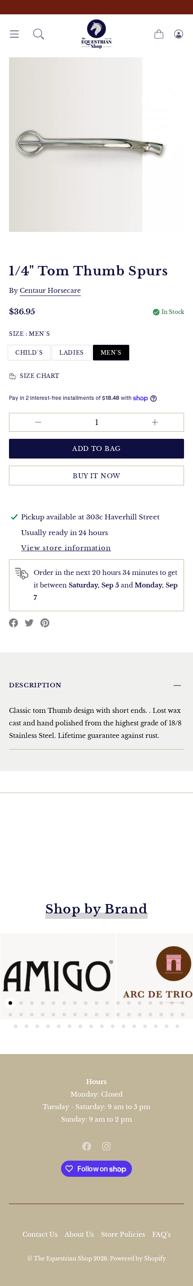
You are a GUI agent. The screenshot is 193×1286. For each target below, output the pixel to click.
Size (29, 333)
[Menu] (14, 34)
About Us (79, 1234)
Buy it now (96, 476)
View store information (66, 548)
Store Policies (123, 1234)
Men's (111, 352)
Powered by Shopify (138, 1258)
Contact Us (39, 1234)
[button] (38, 34)
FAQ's (161, 1234)
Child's (29, 352)
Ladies (71, 352)
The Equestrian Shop (63, 1258)
